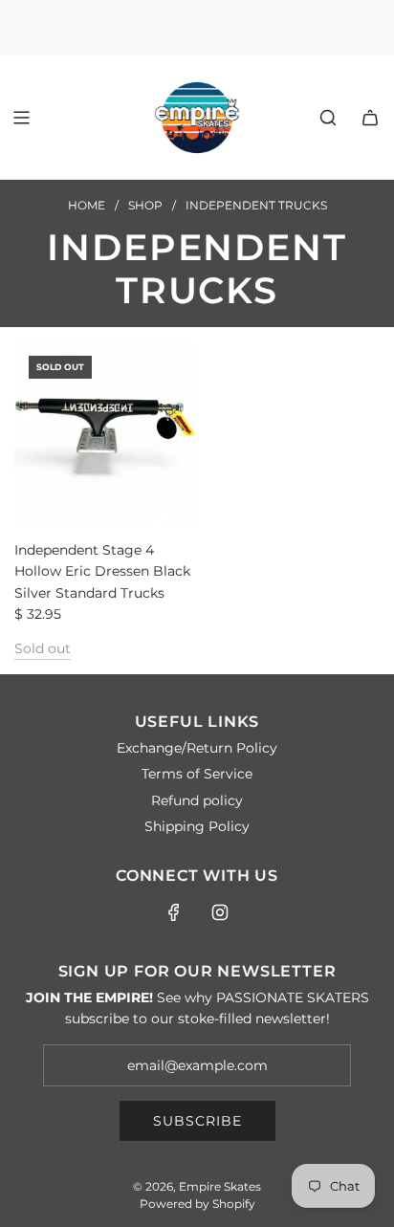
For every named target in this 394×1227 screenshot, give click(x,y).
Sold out (42, 648)
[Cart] (370, 118)
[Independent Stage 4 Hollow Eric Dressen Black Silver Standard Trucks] (104, 433)
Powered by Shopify (197, 1203)
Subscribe (197, 1120)
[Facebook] (174, 912)
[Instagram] (220, 912)
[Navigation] (21, 118)
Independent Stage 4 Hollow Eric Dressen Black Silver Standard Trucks (102, 571)
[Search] (328, 118)
